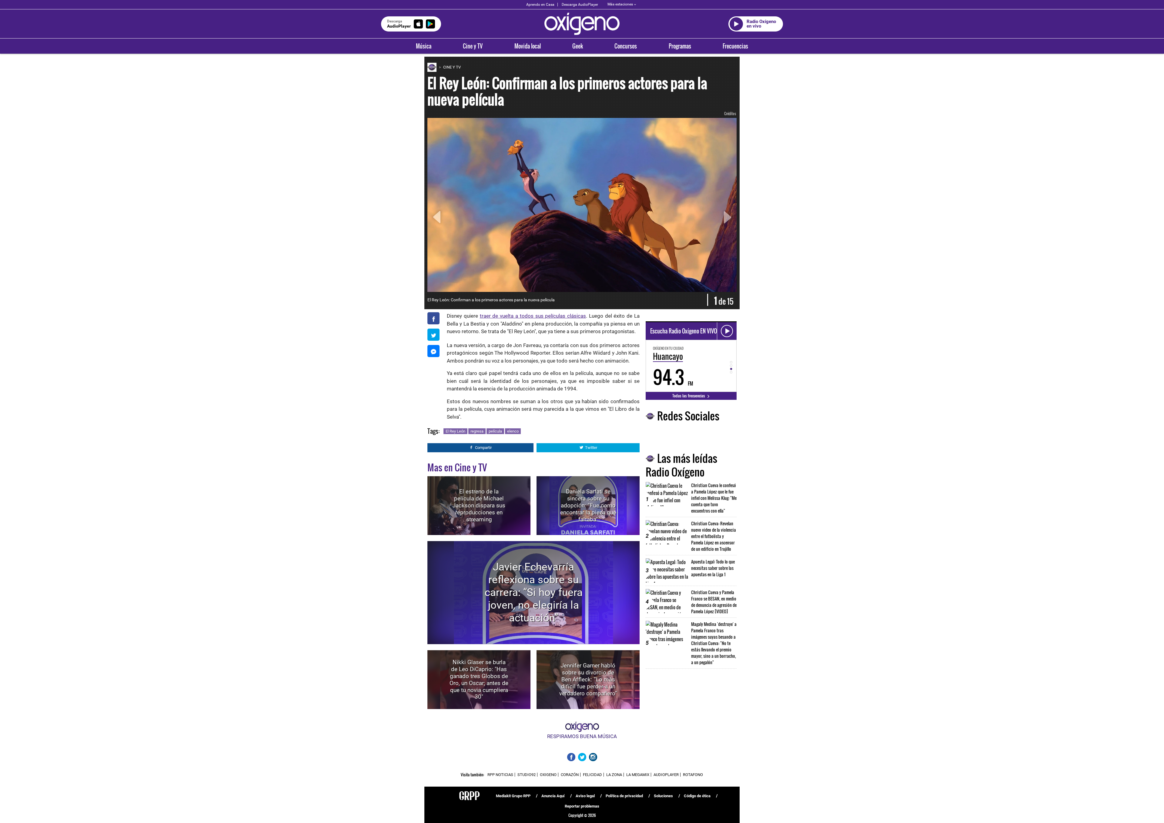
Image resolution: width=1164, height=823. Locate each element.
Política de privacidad (624, 796)
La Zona (614, 775)
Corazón (570, 775)
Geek (577, 46)
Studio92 (526, 775)
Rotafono (693, 775)
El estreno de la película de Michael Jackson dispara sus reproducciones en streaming (479, 505)
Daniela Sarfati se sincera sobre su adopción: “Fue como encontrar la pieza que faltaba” (588, 505)
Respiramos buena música (582, 736)
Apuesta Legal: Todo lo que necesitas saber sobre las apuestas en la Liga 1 (713, 567)
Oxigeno (548, 775)
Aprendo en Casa (540, 4)
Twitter (591, 447)
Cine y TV (473, 46)
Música (423, 46)
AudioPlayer (666, 775)
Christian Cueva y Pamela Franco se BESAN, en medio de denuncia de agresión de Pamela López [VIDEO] (714, 601)
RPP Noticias (500, 775)
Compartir (483, 447)
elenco (513, 431)
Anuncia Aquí (553, 796)
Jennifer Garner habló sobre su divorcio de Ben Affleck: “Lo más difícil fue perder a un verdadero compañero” (588, 679)
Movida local (527, 46)
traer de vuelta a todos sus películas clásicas (533, 316)
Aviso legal (585, 796)
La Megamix (637, 775)
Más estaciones (620, 4)
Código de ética (697, 796)
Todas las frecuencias (689, 396)
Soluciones (663, 796)
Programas (680, 46)
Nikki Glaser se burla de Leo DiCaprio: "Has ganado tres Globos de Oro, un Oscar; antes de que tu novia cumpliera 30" (479, 679)
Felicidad (592, 775)
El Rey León (455, 431)
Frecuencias (735, 46)
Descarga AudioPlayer (580, 4)
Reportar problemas (582, 806)
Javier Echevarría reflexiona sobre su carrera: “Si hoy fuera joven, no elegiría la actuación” (534, 592)
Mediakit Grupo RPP (513, 796)
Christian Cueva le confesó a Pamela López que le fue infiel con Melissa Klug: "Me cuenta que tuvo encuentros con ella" (714, 498)
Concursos (625, 46)
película (495, 431)
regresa (476, 431)
